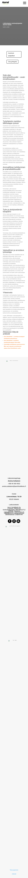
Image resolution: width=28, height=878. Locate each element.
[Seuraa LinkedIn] (18, 521)
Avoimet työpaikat (11, 54)
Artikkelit (14, 874)
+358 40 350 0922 (14, 483)
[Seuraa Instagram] (14, 521)
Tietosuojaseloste (14, 870)
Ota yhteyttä (12, 62)
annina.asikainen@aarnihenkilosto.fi (14, 486)
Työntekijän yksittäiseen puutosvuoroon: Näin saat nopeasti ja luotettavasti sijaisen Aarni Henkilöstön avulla (14, 346)
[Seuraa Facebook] (10, 521)
